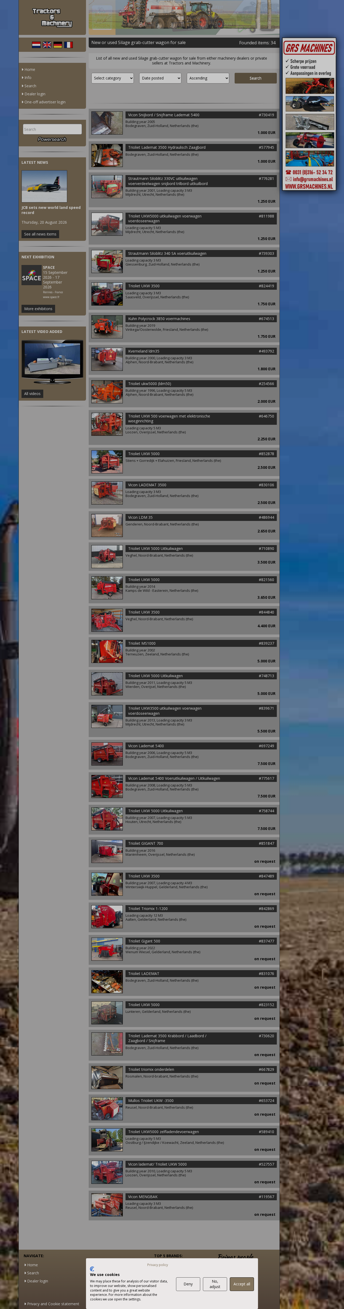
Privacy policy (157, 1265)
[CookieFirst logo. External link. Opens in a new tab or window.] (92, 1269)
